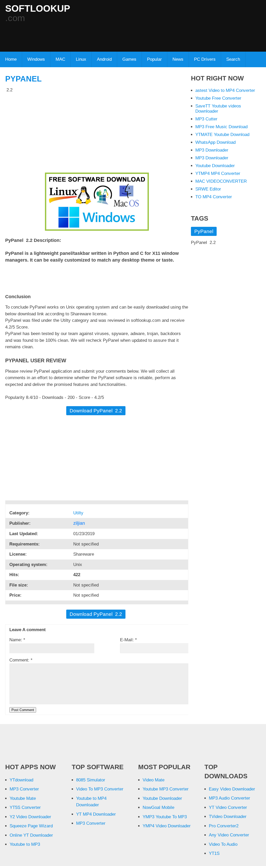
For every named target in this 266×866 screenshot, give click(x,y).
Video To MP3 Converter (99, 789)
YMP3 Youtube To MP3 (165, 816)
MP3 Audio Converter (229, 798)
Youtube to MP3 (25, 844)
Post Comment (22, 710)
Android (104, 59)
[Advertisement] (131, 34)
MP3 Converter (24, 789)
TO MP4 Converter (213, 196)
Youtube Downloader (215, 165)
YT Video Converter (228, 807)
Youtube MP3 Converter (166, 789)
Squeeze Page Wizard (31, 825)
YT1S (214, 853)
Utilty (79, 512)
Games (129, 59)
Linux (81, 59)
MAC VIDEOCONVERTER (221, 181)
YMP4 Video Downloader (167, 825)
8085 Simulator (90, 780)
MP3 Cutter (206, 119)
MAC (60, 59)
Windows (36, 59)
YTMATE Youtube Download (222, 134)
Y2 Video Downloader (30, 816)
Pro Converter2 (223, 825)
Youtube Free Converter (218, 98)
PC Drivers (205, 59)
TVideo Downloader (228, 816)
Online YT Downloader (31, 835)
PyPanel (23, 78)
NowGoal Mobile (158, 807)
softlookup (37, 8)
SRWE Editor (208, 189)
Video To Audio (223, 844)
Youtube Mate (23, 798)
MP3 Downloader (211, 150)
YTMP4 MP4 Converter (217, 173)
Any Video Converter (229, 835)
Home (11, 59)
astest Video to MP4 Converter (225, 90)
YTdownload (21, 780)
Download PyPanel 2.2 (96, 410)
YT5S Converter (25, 807)
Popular (154, 59)
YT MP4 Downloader (96, 814)
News (177, 59)
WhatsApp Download (215, 142)
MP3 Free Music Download (221, 126)
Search (233, 59)
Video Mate (153, 780)
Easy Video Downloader (232, 789)
